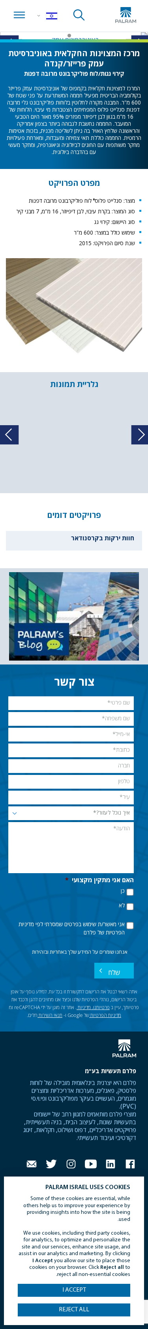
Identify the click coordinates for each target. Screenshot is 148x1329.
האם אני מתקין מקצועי (99, 880)
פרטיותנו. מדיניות (93, 1008)
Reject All (74, 1310)
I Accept (74, 1290)
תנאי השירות (49, 1015)
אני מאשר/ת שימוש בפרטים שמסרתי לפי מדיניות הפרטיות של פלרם (72, 929)
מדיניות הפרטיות (105, 1015)
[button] (79, 35)
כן (123, 891)
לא (122, 906)
